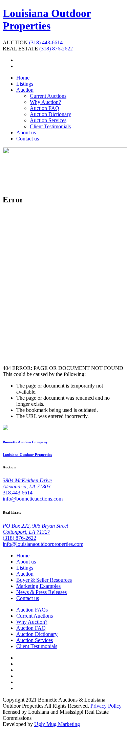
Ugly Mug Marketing (57, 724)
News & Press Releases (41, 592)
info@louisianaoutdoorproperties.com (43, 544)
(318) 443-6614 (46, 42)
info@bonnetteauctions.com (33, 499)
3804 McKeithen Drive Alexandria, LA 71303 (27, 483)
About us (26, 132)
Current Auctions (48, 96)
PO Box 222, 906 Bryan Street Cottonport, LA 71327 (35, 529)
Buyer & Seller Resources (44, 580)
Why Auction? (45, 102)
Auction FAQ (44, 108)
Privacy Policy (106, 706)
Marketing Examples (38, 586)
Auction (25, 90)
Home (22, 78)
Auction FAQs (32, 610)
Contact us (27, 138)
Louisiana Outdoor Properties (47, 19)
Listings (24, 84)
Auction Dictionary (50, 114)
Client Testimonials (50, 126)
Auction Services (48, 120)
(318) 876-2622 (56, 48)
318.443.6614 (18, 492)
